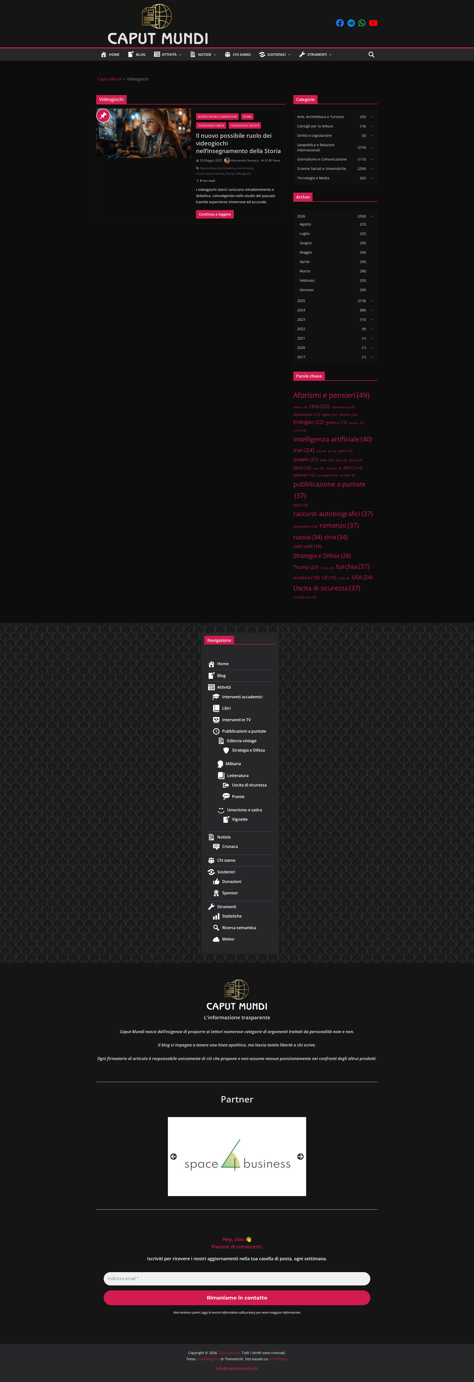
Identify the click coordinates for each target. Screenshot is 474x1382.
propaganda (327, 475)
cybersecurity (343, 407)
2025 (301, 300)
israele (305, 459)
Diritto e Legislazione (314, 135)
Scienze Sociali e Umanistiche (217, 116)
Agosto (305, 224)
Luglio (305, 233)
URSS (343, 578)
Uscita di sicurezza (326, 587)
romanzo (339, 525)
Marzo (305, 271)
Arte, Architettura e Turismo (320, 116)
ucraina (306, 577)
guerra (336, 422)
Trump (305, 567)
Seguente (300, 1156)
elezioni (348, 414)
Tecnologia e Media (211, 125)
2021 (301, 338)
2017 (301, 357)
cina (319, 406)
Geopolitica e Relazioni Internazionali (316, 147)
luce (318, 468)
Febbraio (307, 280)
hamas (356, 423)
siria (336, 537)
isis (332, 451)
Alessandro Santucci (245, 160)
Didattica (229, 168)
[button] (179, 54)
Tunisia (327, 568)
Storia (247, 116)
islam (345, 451)
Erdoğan (308, 422)
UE (329, 578)
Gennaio (307, 289)
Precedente (173, 1156)
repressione (305, 526)
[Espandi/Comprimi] (371, 117)
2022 (301, 328)
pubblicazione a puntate (329, 490)
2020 (301, 347)
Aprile (305, 261)
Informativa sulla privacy (238, 1312)
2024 (301, 310)
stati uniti (307, 546)
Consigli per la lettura (315, 126)
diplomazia (306, 414)
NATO (352, 468)
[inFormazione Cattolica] (237, 1156)
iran (303, 450)
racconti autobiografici (333, 513)
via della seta (304, 597)
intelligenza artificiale (332, 438)
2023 (301, 319)
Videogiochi (243, 173)
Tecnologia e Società (245, 125)
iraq (321, 451)
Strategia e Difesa (322, 556)
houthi (299, 430)
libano (355, 460)
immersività (245, 168)
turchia (353, 566)
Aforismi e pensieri (331, 395)
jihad (341, 460)
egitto (329, 414)
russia (307, 537)
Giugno (306, 242)
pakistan (304, 474)
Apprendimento (210, 168)
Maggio (306, 252)
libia (302, 468)
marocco (333, 468)
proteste (347, 475)
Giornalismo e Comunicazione (322, 159)
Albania (300, 407)
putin (300, 505)
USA (362, 577)
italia (327, 460)
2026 (301, 216)
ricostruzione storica (210, 173)
